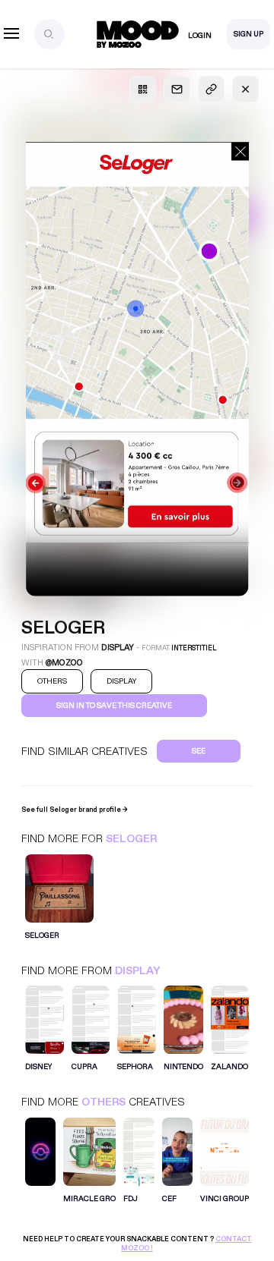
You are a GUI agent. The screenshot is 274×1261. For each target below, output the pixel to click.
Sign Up (248, 34)
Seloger (131, 839)
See (199, 751)
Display (137, 971)
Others (103, 1102)
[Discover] (40, 1159)
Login (200, 35)
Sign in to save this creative (114, 705)
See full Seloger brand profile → (74, 809)
